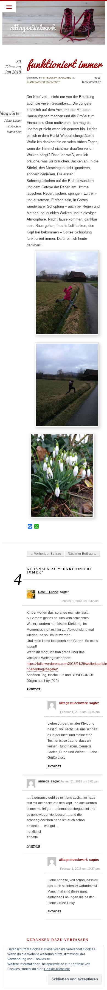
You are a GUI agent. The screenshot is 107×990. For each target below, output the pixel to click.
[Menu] (9, 6)
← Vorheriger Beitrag (45, 554)
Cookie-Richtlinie (57, 969)
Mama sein (14, 132)
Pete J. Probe (48, 592)
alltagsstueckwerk (57, 78)
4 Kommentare (91, 80)
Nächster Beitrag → (82, 554)
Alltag (8, 120)
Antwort (33, 689)
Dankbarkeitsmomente (43, 82)
